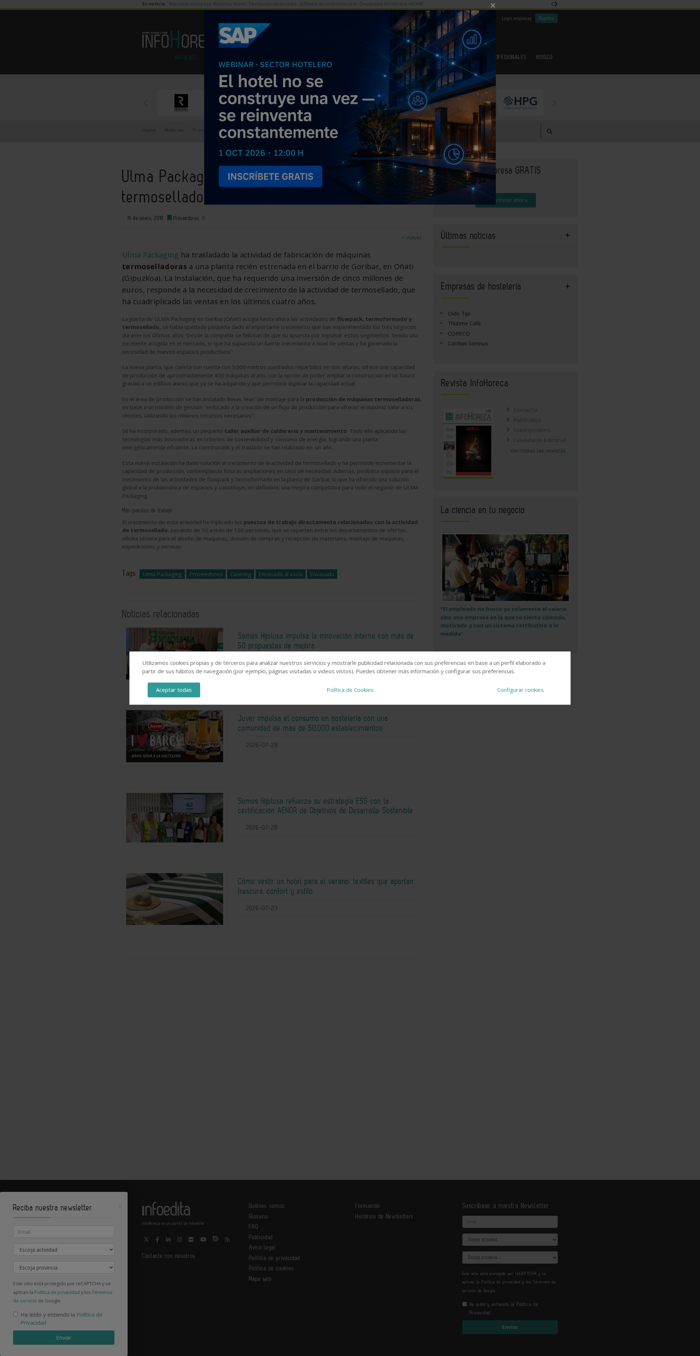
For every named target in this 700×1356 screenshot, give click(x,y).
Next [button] (554, 102)
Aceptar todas (174, 689)
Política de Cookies (350, 689)
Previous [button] (145, 102)
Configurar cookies (520, 689)
